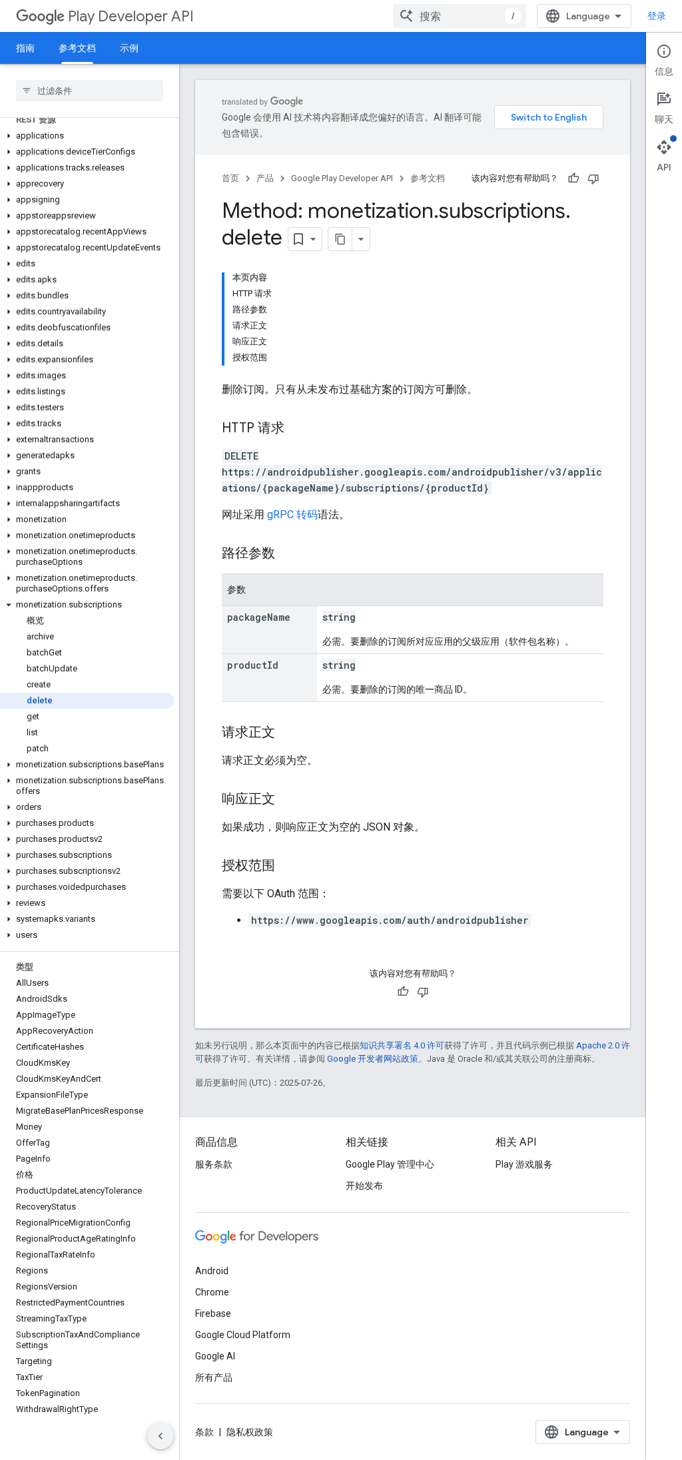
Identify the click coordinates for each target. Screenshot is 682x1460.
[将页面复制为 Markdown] (340, 239)
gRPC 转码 (292, 514)
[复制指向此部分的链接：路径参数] (288, 554)
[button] (87, 136)
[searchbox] (89, 90)
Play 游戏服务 (524, 1164)
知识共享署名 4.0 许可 (402, 1045)
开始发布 (364, 1185)
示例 (129, 48)
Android (211, 1271)
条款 (204, 1432)
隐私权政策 (249, 1432)
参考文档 (77, 48)
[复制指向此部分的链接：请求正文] (288, 733)
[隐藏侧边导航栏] (160, 1436)
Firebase (213, 1313)
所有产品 (213, 1377)
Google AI (215, 1356)
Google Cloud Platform (242, 1334)
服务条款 (213, 1164)
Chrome (212, 1292)
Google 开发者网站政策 (372, 1059)
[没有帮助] (593, 178)
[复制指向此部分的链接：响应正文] (288, 800)
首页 (230, 178)
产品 (265, 178)
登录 (656, 16)
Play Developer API (131, 16)
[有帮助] (573, 178)
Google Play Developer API (342, 178)
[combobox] (459, 16)
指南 (25, 48)
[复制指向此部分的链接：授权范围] (288, 867)
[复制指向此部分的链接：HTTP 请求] (297, 429)
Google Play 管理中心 (390, 1164)
